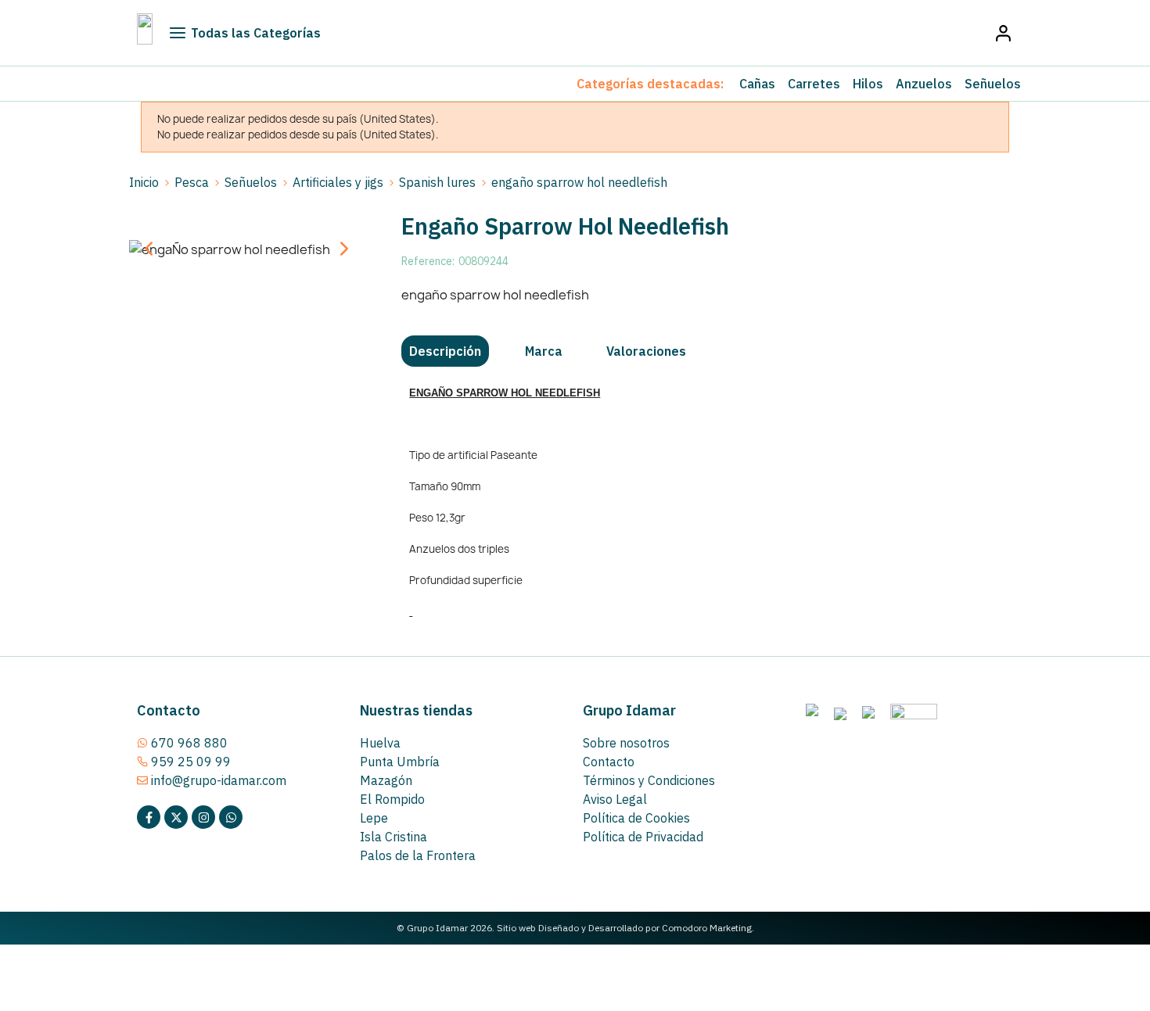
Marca (543, 351)
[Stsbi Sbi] (148, 817)
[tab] (445, 351)
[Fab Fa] (231, 817)
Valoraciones (646, 351)
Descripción (445, 351)
